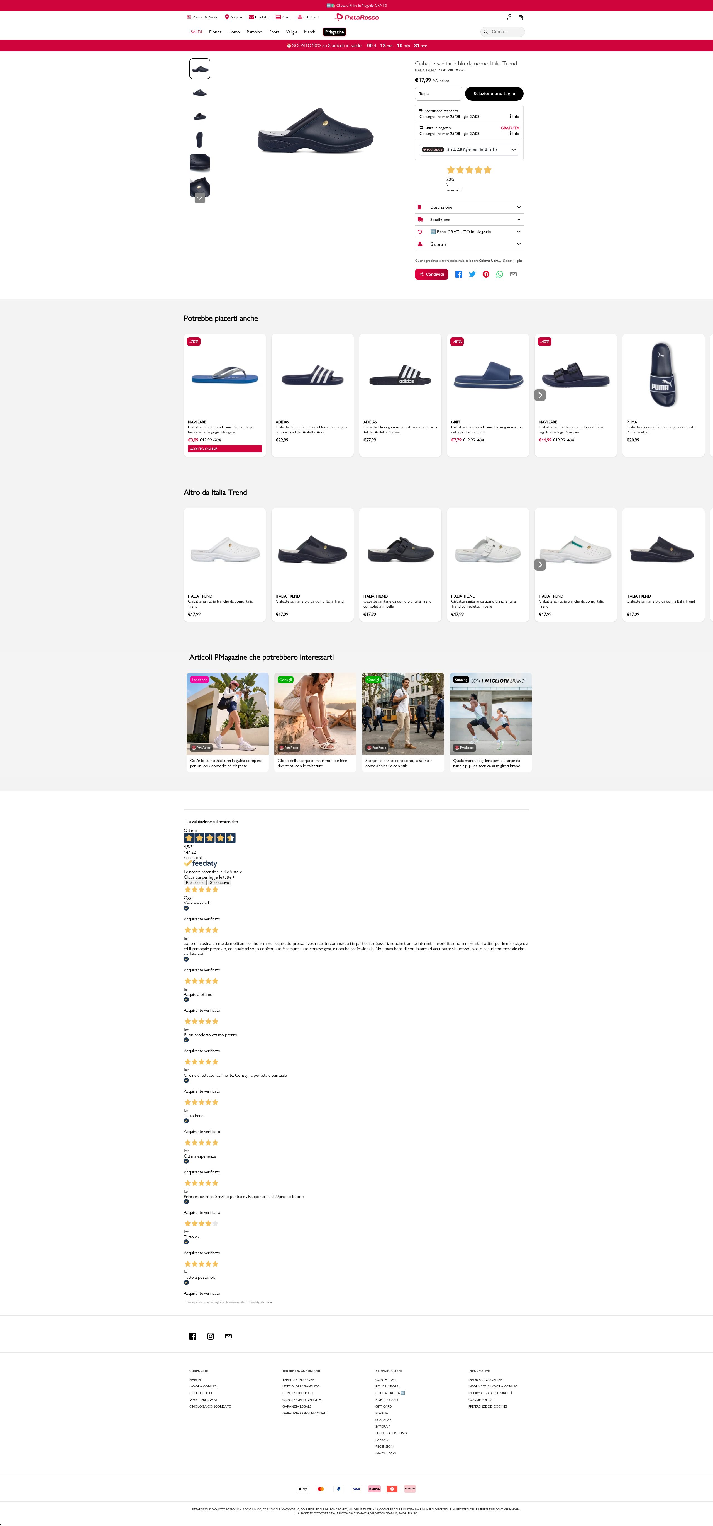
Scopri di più (512, 261)
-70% (193, 341)
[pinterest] (486, 274)
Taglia (424, 93)
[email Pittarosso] (228, 1336)
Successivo (219, 882)
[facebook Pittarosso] (192, 1336)
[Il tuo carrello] (520, 18)
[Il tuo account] (509, 17)
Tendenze (199, 679)
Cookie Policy (480, 1400)
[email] (513, 274)
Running (461, 679)
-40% (457, 341)
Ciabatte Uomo (489, 261)
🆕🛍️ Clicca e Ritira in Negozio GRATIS (356, 5)
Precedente (195, 882)
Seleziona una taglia (494, 93)
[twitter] (472, 274)
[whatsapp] (499, 274)
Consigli (285, 679)
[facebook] (458, 274)
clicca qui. (267, 1302)
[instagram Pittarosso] (210, 1336)
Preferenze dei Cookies (487, 1406)
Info (515, 116)
